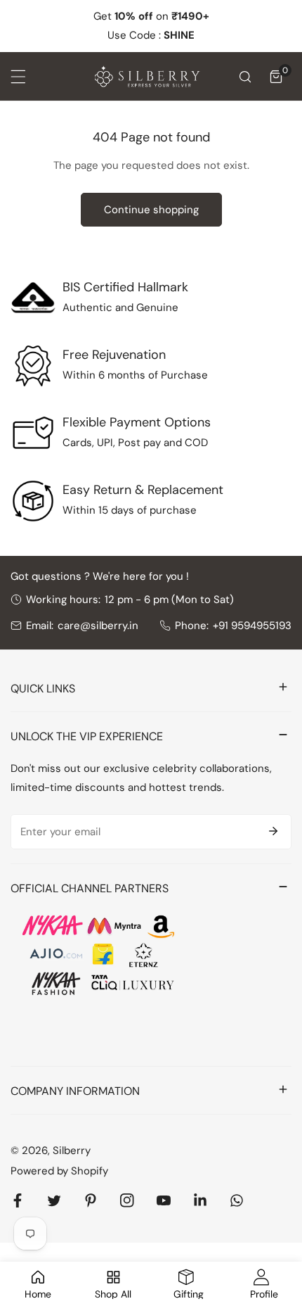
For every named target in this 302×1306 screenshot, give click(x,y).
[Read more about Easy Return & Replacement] (33, 501)
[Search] (245, 76)
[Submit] (273, 831)
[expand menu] (18, 76)
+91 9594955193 (252, 626)
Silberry (72, 1150)
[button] (276, 76)
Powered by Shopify (59, 1171)
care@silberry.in (98, 626)
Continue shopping (151, 210)
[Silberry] (147, 76)
